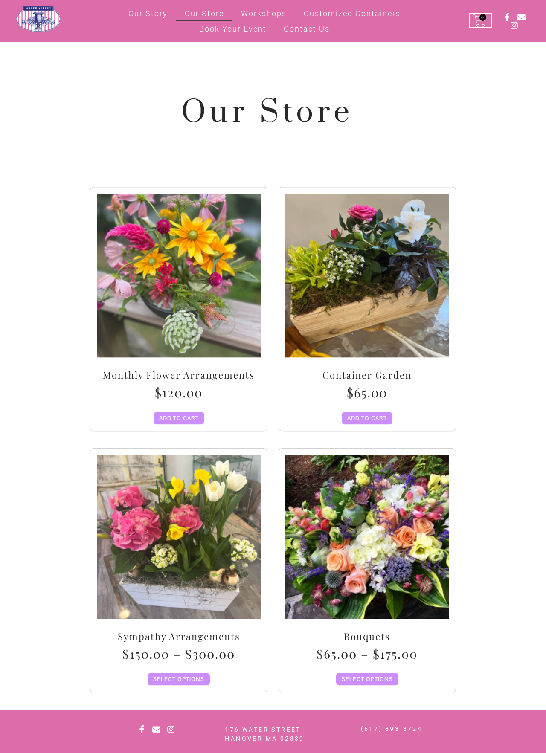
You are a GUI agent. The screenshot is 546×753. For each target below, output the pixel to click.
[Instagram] (514, 25)
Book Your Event (233, 28)
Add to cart (179, 418)
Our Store (204, 13)
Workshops (264, 13)
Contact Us (307, 28)
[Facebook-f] (507, 17)
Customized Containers (352, 13)
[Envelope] (521, 17)
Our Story (148, 13)
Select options (178, 679)
